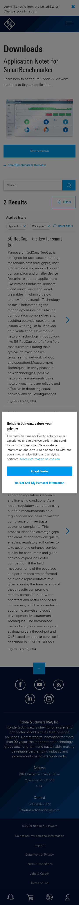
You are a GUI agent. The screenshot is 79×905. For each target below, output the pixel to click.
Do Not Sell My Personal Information (39, 483)
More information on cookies (40, 458)
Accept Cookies (39, 471)
